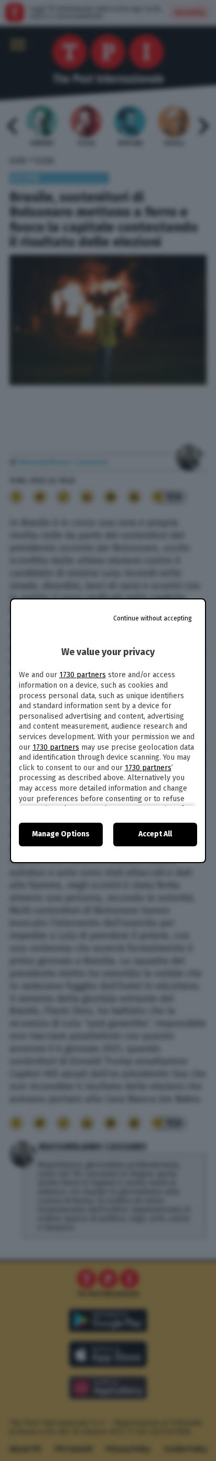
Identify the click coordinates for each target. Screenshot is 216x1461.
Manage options (61, 834)
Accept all (155, 834)
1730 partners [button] (82, 674)
